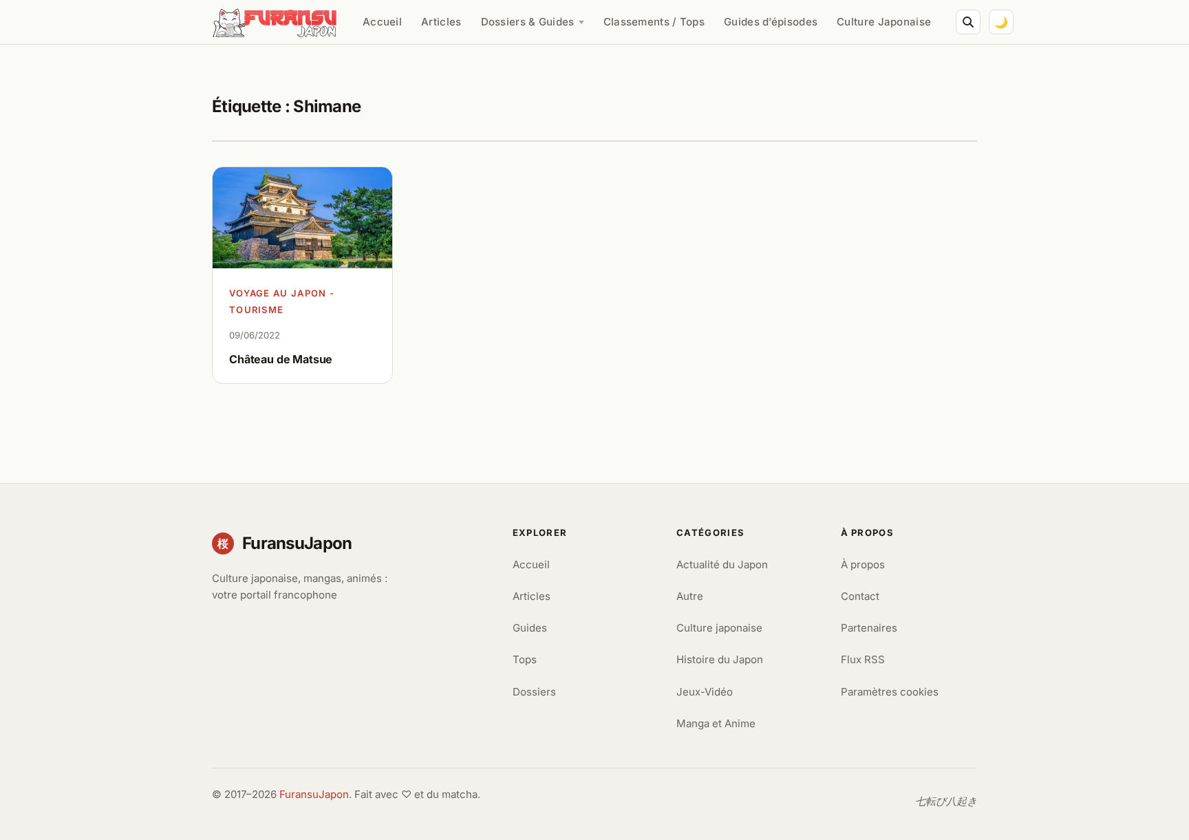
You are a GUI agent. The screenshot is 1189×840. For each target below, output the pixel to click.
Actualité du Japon (722, 564)
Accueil (382, 21)
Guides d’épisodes (770, 21)
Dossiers (534, 691)
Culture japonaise (719, 627)
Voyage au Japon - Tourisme (281, 302)
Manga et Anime (716, 723)
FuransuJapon (314, 794)
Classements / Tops (654, 21)
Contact (860, 596)
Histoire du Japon (719, 659)
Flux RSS (863, 659)
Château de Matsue (280, 359)
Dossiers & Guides (528, 21)
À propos (863, 564)
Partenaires (869, 627)
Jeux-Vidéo (704, 691)
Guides (530, 627)
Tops (525, 659)
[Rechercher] (968, 22)
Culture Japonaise (884, 21)
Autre (689, 596)
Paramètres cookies (890, 691)
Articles (441, 21)
